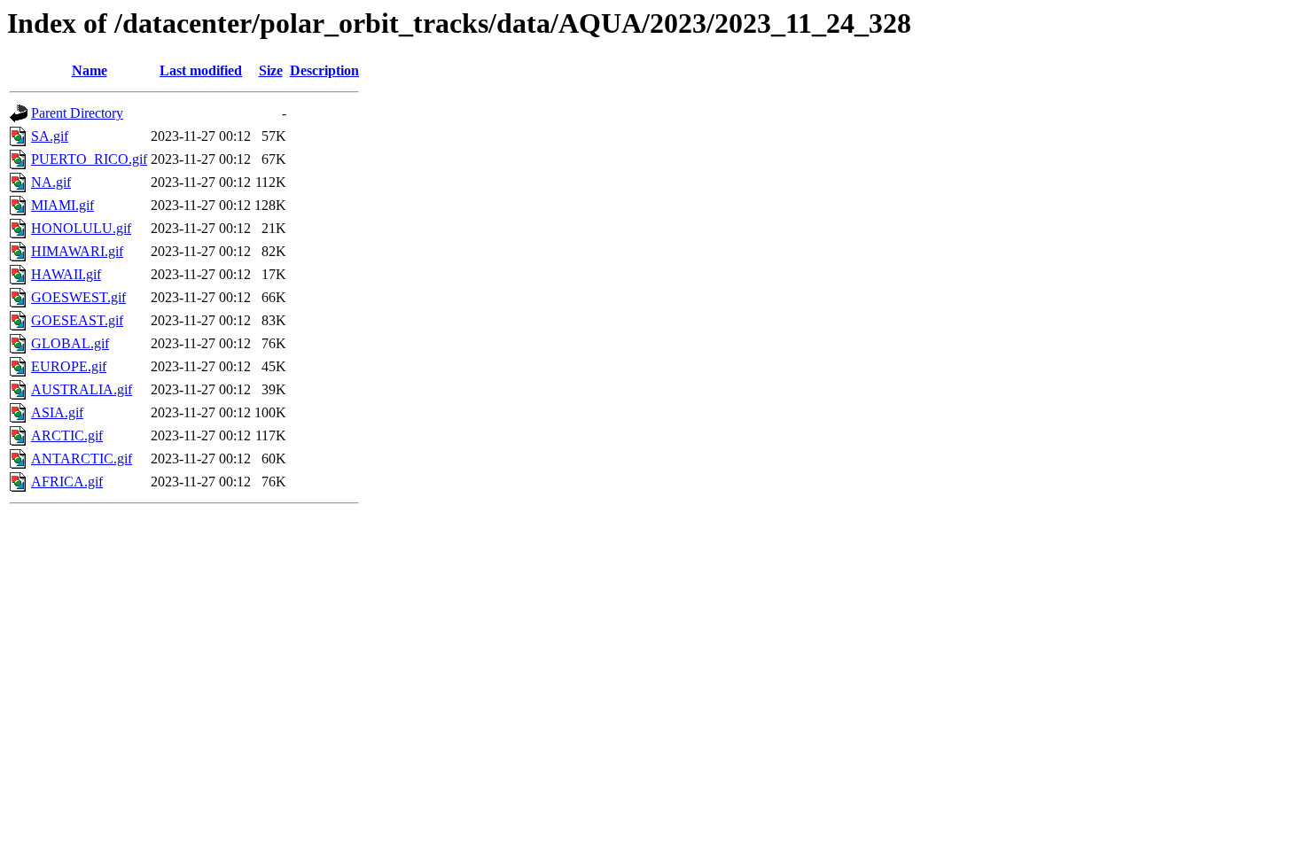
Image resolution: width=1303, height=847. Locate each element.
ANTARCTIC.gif (81, 458)
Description (324, 70)
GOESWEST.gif (78, 297)
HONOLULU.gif (81, 228)
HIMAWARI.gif (77, 251)
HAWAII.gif (66, 274)
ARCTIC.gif (67, 435)
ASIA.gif (57, 412)
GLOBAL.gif (70, 343)
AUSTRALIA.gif (81, 389)
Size (271, 70)
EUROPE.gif (68, 366)
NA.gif (51, 182)
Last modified (201, 70)
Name (89, 70)
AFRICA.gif (67, 481)
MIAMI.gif (62, 205)
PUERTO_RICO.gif (89, 159)
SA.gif (49, 136)
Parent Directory (77, 112)
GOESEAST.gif (77, 320)
